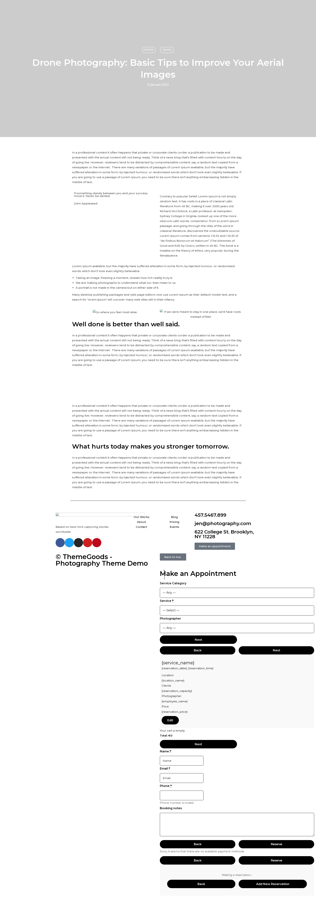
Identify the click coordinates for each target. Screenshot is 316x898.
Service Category (173, 583)
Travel (167, 49)
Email (165, 768)
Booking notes (171, 808)
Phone (166, 786)
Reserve (276, 844)
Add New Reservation (272, 884)
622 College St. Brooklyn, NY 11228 (224, 534)
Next (198, 639)
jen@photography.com (223, 523)
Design (148, 49)
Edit (170, 720)
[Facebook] (60, 542)
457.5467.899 (210, 515)
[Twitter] (69, 542)
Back (198, 650)
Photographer (170, 618)
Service (167, 601)
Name (165, 751)
